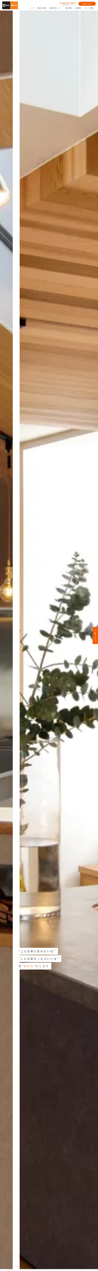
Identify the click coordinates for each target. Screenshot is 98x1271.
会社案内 (78, 8)
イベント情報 (88, 8)
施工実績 (69, 8)
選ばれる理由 (41, 8)
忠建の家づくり (54, 8)
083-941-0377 (68, 3)
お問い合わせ (87, 4)
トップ (31, 8)
